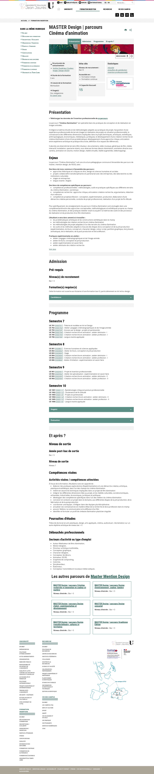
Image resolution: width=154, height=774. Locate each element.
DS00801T (59, 348)
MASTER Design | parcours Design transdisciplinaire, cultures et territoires (68, 624)
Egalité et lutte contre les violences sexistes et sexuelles (27, 672)
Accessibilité (51, 769)
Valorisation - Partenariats (47, 670)
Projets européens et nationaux (49, 674)
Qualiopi (25, 56)
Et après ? (110, 41)
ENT (61, 3)
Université (68, 9)
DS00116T (60, 401)
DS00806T (59, 360)
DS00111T (60, 390)
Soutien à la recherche (46, 663)
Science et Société (48, 666)
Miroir (84, 3)
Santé (44, 713)
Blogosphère (24, 771)
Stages (24, 49)
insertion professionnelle (117, 72)
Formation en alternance (31, 66)
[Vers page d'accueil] (37, 5)
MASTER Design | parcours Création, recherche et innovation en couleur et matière (69, 587)
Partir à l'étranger (28, 46)
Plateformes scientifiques (47, 679)
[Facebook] (117, 15)
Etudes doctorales (49, 682)
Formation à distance (29, 69)
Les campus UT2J (47, 705)
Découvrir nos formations (31, 36)
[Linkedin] (122, 15)
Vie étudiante (47, 723)
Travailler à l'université (23, 691)
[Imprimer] (126, 30)
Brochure (121, 56)
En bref (24, 33)
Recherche (107, 9)
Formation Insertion (88, 9)
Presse (73, 769)
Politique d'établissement (25, 653)
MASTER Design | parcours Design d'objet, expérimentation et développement (68, 606)
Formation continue (29, 62)
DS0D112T (60, 392)
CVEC (43, 728)
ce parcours (103, 118)
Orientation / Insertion (30, 43)
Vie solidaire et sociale (47, 717)
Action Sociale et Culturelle (25, 698)
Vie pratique (46, 720)
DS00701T (59, 325)
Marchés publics (25, 662)
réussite (111, 67)
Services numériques (49, 726)
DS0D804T (59, 355)
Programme (99, 41)
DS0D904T (59, 378)
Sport (44, 710)
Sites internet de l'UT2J (25, 703)
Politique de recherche (46, 650)
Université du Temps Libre (31, 72)
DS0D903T (59, 376)
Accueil (24, 21)
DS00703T (59, 330)
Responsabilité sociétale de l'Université (24, 666)
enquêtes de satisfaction (117, 70)
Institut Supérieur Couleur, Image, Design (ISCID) (63, 69)
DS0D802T (59, 351)
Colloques (46, 659)
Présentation (74, 41)
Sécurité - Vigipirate (26, 695)
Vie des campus (124, 9)
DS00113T (60, 395)
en (109, 3)
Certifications (27, 53)
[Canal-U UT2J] (132, 15)
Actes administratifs (26, 656)
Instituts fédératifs (49, 656)
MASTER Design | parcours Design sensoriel (109, 604)
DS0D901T (59, 371)
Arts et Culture (47, 708)
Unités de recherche (49, 654)
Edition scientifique (49, 691)
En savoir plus (55, 95)
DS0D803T (59, 353)
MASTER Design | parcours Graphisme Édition (111, 623)
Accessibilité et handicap (24, 678)
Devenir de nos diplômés (30, 59)
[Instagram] (127, 15)
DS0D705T (59, 335)
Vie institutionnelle (84, 769)
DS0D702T (59, 328)
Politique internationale (24, 682)
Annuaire (96, 769)
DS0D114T (60, 397)
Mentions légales (39, 769)
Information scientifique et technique (47, 687)
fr (105, 3)
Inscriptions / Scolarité (30, 39)
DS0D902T (59, 374)
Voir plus (52, 249)
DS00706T (59, 337)
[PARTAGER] (130, 30)
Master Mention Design (110, 576)
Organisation (24, 659)
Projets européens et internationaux (26, 687)
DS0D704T (59, 332)
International (96, 3)
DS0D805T (59, 358)
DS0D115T (60, 399)
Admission (86, 41)
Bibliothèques (71, 3)
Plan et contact (63, 769)
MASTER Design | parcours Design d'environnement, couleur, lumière (109, 586)
